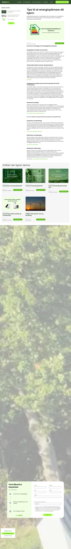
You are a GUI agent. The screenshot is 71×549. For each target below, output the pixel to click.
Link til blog (29, 79)
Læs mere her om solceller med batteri (34, 131)
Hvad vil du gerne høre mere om (40, 501)
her (39, 509)
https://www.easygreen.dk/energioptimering (36, 113)
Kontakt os (11, 23)
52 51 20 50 (9, 531)
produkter (59, 507)
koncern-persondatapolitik (48, 511)
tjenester (37, 508)
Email (35, 490)
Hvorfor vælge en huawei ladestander (40, 159)
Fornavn (35, 485)
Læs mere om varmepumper (32, 144)
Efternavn (51, 485)
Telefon (50, 490)
